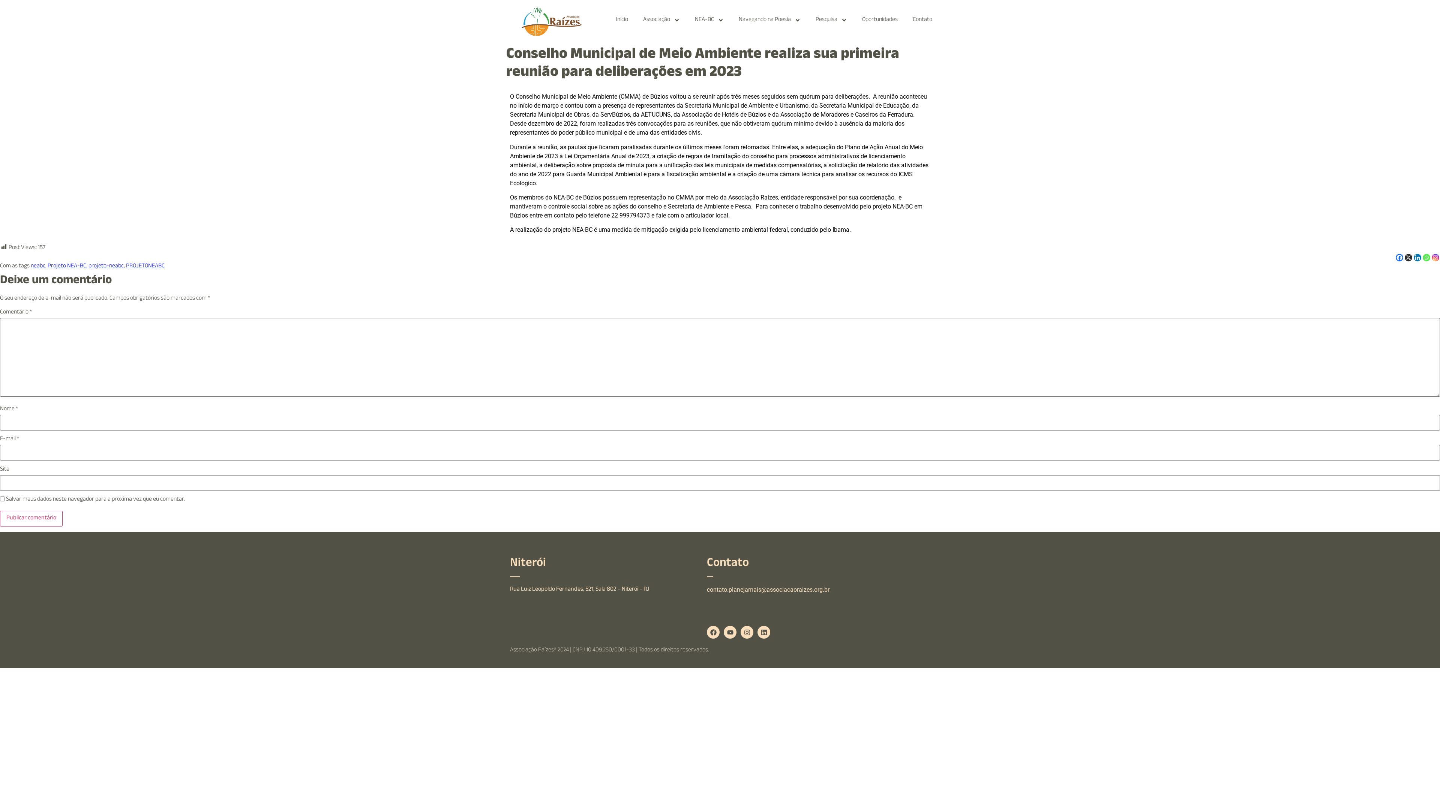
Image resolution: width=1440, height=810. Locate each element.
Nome (9, 409)
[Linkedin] (1417, 257)
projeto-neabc (106, 266)
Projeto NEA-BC (67, 266)
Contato (922, 20)
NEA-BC (704, 20)
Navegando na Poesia (765, 20)
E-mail (9, 439)
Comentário (16, 313)
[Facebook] (1399, 257)
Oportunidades (880, 20)
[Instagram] (1435, 257)
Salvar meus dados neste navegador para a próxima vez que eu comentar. (95, 500)
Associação (656, 20)
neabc (38, 266)
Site (4, 470)
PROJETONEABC (145, 266)
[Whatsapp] (1426, 257)
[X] (1408, 257)
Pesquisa (826, 20)
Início (622, 20)
